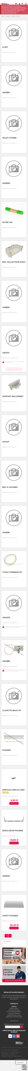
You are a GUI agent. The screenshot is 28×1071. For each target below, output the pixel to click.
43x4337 (6, 618)
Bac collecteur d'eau (13, 262)
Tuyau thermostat (12, 572)
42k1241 (5, 353)
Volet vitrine (9, 138)
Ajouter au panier (14, 803)
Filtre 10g (7, 222)
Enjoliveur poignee (12, 831)
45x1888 (6, 661)
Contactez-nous (14, 1020)
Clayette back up (11, 710)
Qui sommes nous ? (5, 1052)
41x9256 (6, 533)
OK (21, 1026)
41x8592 (6, 307)
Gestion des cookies (18, 1056)
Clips (5, 47)
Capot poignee (10, 916)
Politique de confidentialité (6, 1056)
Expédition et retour (13, 1053)
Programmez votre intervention (14, 369)
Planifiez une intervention (14, 980)
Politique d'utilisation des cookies (8, 1054)
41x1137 (5, 442)
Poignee (6, 750)
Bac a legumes (10, 487)
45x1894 (6, 93)
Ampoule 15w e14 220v (13, 790)
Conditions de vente (15, 1052)
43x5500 (6, 183)
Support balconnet (13, 396)
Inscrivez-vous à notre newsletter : (14, 1024)
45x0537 (6, 876)
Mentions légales (4, 1053)
